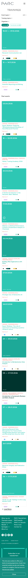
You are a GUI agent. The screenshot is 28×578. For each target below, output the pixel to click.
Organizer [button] (4, 21)
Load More (7, 509)
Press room (18, 525)
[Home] (7, 3)
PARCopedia (18, 520)
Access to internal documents (9, 543)
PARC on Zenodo (20, 522)
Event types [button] (5, 15)
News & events (6, 522)
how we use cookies (8, 569)
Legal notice (5, 540)
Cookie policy (14, 540)
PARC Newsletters (20, 518)
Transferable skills (14, 25)
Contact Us (17, 527)
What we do (5, 518)
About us (4, 529)
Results (3, 525)
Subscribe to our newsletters (14, 554)
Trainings (4, 25)
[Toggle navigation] (24, 3)
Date (24, 15)
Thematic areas (6, 520)
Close (14, 574)
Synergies (4, 527)
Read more (4, 55)
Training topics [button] (6, 18)
